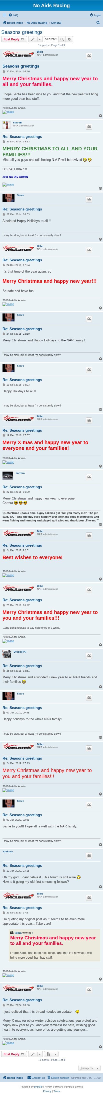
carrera (20, 473)
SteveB (17, 122)
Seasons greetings (21, 32)
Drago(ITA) (20, 651)
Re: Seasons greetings (22, 136)
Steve (20, 195)
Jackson (7, 851)
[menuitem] (13, 15)
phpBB (38, 1086)
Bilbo (40, 51)
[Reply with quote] (89, 56)
